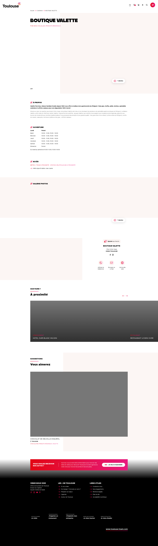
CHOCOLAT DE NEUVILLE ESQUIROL (45, 439)
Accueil (32, 10)
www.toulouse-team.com (117, 529)
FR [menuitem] (130, 5)
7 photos (120, 81)
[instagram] (113, 255)
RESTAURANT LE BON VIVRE (141, 338)
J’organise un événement (53, 517)
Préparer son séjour (67, 491)
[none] (130, 5)
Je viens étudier (106, 518)
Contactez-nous (97, 486)
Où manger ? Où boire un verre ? (71, 489)
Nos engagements (98, 489)
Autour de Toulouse (67, 497)
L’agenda (63, 494)
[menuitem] (130, 5)
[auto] (142, 5)
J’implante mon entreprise (71, 517)
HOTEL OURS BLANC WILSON (45, 338)
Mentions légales (97, 491)
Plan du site (96, 494)
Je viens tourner (89, 518)
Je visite (34, 518)
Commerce (40, 10)
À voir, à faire (65, 486)
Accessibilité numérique (100, 497)
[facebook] (110, 255)
